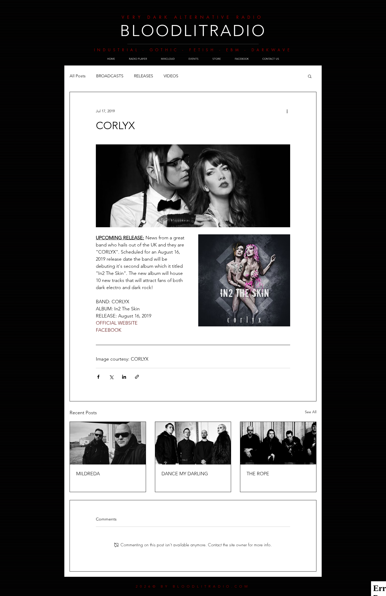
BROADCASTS (109, 75)
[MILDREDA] (108, 443)
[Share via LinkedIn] (124, 376)
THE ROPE (258, 474)
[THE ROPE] (278, 443)
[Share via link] (136, 376)
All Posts (78, 75)
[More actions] (287, 111)
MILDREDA (88, 474)
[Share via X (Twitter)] (111, 376)
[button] (309, 76)
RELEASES (143, 75)
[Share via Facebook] (98, 376)
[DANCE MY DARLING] (193, 443)
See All (310, 412)
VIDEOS (171, 75)
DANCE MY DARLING (184, 474)
